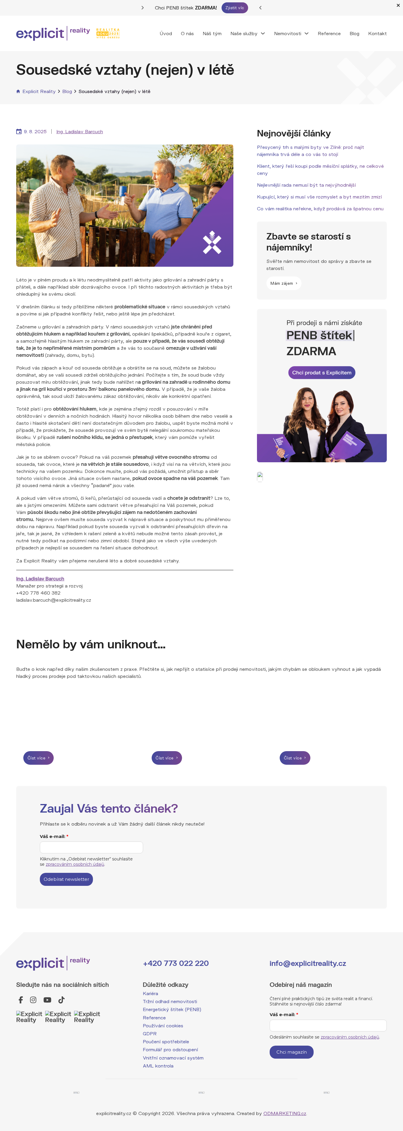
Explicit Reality (39, 91)
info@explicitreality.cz (308, 963)
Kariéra (150, 993)
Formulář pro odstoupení (170, 1049)
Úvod (166, 33)
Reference (329, 33)
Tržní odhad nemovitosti (170, 1001)
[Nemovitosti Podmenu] (306, 33)
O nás (187, 33)
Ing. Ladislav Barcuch (79, 131)
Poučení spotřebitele (166, 1041)
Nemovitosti (287, 33)
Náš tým (212, 33)
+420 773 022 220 (176, 963)
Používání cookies (163, 1025)
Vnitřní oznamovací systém (173, 1057)
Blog (354, 33)
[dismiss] (398, 5)
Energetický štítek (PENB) (172, 1009)
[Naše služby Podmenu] (263, 33)
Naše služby (244, 33)
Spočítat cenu (248, 7)
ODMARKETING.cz (284, 1113)
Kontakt (377, 33)
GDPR (150, 1033)
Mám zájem (282, 283)
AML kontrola (158, 1065)
